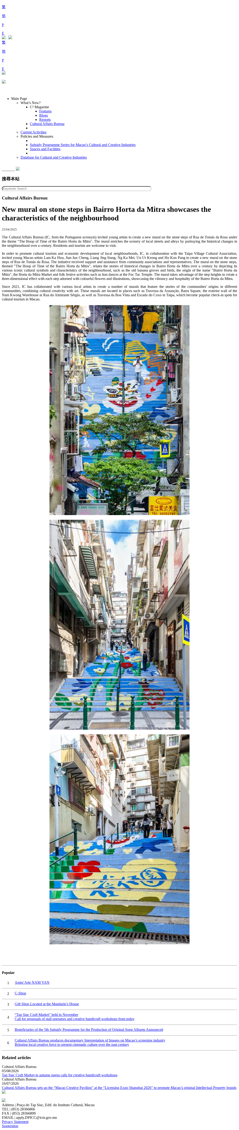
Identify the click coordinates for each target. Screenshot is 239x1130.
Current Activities (33, 132)
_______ (9, 169)
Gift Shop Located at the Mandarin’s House (47, 1004)
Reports (45, 120)
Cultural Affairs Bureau (47, 124)
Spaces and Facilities (45, 149)
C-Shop (20, 993)
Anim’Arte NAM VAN (32, 982)
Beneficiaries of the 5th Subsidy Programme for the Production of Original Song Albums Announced (89, 1030)
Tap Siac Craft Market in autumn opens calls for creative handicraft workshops (59, 1075)
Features (45, 111)
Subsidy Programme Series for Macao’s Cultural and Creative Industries (83, 145)
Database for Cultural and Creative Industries (54, 157)
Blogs (43, 115)
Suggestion (10, 1126)
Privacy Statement (15, 1122)
